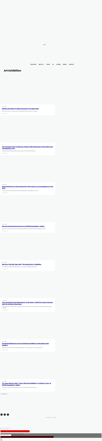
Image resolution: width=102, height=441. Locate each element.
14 (2, 393)
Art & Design (4, 106)
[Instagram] (77, 51)
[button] (99, 53)
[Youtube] (80, 51)
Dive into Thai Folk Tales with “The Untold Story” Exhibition (21, 264)
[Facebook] (75, 51)
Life (2, 144)
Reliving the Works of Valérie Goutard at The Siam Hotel (20, 109)
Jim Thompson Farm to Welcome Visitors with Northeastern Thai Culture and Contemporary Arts (27, 147)
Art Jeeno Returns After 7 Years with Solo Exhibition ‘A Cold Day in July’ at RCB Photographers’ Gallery (26, 384)
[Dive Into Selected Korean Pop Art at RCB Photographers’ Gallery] (26, 209)
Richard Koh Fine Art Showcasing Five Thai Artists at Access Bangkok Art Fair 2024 (27, 187)
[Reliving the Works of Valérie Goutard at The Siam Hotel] (26, 92)
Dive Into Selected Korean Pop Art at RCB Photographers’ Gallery (23, 226)
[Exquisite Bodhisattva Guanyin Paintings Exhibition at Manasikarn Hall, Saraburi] (26, 326)
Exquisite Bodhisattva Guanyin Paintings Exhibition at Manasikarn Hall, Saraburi (25, 344)
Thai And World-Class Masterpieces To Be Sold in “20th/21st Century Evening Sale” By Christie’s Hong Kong (27, 303)
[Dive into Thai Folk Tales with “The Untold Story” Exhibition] (26, 247)
